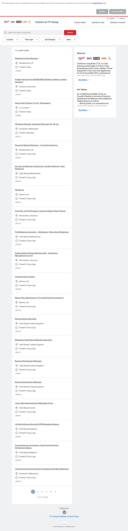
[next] (56, 492)
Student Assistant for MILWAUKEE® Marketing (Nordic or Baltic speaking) (41, 80)
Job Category (50, 40)
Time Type (29, 40)
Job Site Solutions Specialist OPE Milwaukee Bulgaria (37, 424)
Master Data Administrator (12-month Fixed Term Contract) (39, 298)
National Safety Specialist (25, 319)
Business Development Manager (28, 361)
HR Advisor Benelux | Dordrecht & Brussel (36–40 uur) (37, 124)
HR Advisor (19, 190)
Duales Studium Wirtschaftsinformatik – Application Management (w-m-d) (36, 254)
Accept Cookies (118, 12)
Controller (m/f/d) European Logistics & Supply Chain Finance (40, 211)
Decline (102, 12)
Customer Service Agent (25, 277)
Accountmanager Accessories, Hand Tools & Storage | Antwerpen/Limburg (37, 446)
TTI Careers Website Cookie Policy (64, 516)
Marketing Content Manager (26, 58)
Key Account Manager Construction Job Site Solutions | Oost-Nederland (40, 167)
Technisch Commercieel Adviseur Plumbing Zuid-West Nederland (41, 469)
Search (70, 33)
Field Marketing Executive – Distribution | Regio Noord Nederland (42, 232)
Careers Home (80, 22)
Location (9, 40)
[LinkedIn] (64, 512)
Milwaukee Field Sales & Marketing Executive (33, 340)
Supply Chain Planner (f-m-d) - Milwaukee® (33, 103)
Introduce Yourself (117, 22)
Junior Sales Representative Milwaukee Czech (34, 403)
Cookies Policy (97, 3)
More (69, 40)
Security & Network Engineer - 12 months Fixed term (36, 145)
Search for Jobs (98, 22)
